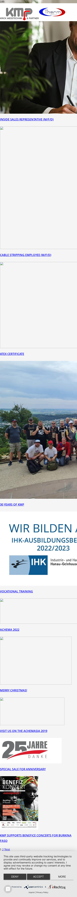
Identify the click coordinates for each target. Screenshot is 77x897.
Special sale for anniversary (23, 769)
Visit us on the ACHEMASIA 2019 (23, 731)
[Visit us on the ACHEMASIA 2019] (32, 724)
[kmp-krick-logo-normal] (19, 19)
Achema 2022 (9, 630)
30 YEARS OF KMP (12, 504)
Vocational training (16, 591)
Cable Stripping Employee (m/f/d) (25, 255)
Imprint (32, 892)
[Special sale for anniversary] (31, 762)
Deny (15, 876)
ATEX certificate (12, 354)
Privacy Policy (42, 892)
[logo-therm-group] (52, 16)
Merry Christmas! (13, 690)
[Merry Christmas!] (36, 683)
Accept (38, 876)
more (62, 876)
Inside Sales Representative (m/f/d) (27, 119)
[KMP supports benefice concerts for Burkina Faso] (19, 828)
